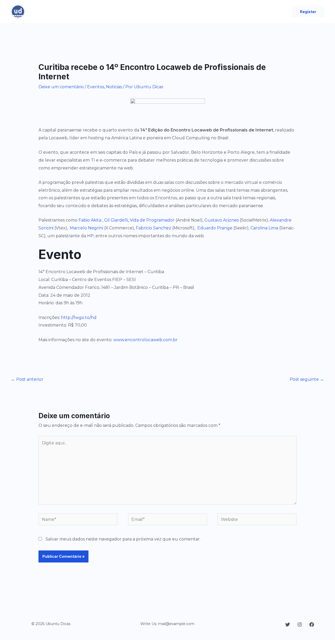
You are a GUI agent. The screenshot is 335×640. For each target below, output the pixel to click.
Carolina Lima (264, 227)
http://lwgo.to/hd (79, 317)
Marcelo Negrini (86, 227)
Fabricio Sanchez (153, 227)
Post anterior (27, 379)
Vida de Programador (152, 220)
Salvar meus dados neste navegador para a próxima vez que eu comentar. (123, 539)
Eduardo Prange (214, 227)
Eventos (95, 86)
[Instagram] (299, 624)
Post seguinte (307, 379)
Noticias (114, 86)
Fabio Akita (90, 220)
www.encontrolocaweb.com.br (145, 339)
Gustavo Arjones (221, 220)
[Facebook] (311, 624)
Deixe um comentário (61, 86)
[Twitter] (287, 624)
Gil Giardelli (116, 220)
